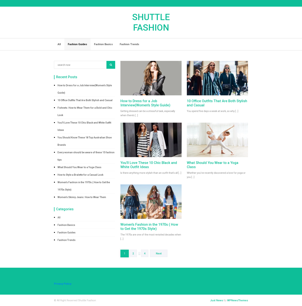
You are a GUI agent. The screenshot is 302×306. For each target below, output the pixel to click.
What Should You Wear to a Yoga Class (79, 167)
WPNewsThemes (237, 300)
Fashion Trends (129, 44)
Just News (216, 300)
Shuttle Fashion (151, 22)
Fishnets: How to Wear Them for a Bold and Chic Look (84, 111)
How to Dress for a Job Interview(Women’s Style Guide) (84, 89)
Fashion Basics (103, 44)
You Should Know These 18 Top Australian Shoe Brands (84, 141)
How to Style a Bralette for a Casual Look (80, 174)
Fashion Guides (77, 44)
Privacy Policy (62, 283)
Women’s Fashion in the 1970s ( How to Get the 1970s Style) (83, 186)
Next (159, 253)
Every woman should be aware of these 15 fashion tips (85, 156)
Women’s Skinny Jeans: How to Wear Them (81, 197)
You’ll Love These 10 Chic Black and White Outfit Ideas (84, 126)
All (59, 44)
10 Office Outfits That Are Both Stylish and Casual (85, 100)
